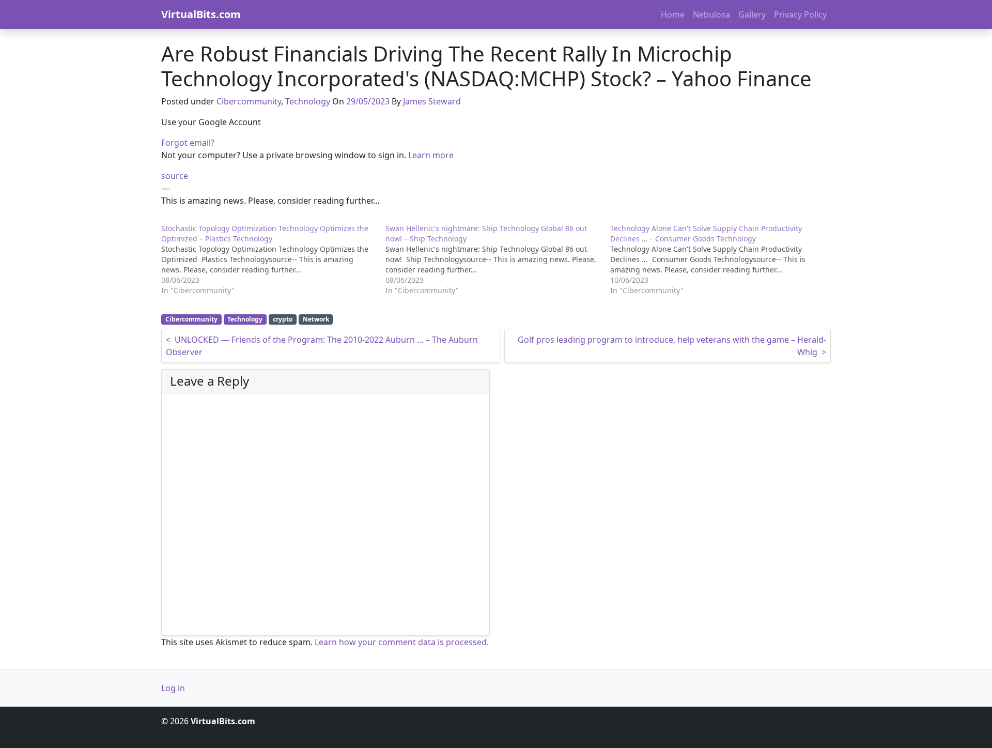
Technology (307, 101)
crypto (282, 319)
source (174, 175)
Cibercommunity (248, 101)
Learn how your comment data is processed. (402, 642)
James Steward (432, 101)
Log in (173, 688)
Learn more (431, 155)
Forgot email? (187, 142)
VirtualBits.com (201, 14)
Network (316, 319)
